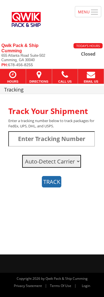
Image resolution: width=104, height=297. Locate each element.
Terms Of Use (60, 285)
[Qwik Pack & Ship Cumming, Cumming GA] (34, 19)
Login (86, 285)
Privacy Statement (28, 285)
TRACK (51, 181)
